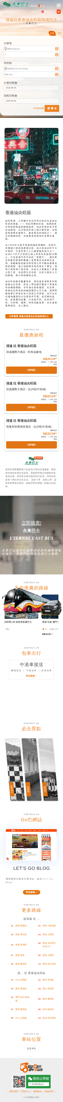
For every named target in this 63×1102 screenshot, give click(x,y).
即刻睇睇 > (31, 676)
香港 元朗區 (48, 955)
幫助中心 (25, 1091)
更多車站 (31, 1048)
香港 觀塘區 (21, 926)
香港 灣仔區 (21, 934)
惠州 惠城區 (21, 988)
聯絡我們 (49, 1091)
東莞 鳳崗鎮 (21, 1009)
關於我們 (14, 1091)
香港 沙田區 (48, 934)
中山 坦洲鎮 (21, 980)
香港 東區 (19, 955)
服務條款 (37, 1091)
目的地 (8, 63)
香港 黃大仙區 (49, 964)
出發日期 (9, 82)
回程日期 (9, 95)
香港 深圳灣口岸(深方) (49, 945)
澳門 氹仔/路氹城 (22, 999)
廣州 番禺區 (48, 999)
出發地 (8, 43)
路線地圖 (40, 108)
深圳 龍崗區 (48, 1009)
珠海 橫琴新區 (49, 1018)
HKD (33, 12)
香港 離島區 (21, 964)
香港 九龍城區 (49, 926)
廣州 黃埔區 (48, 980)
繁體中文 (48, 12)
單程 (59, 33)
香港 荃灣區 (21, 945)
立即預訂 (31, 370)
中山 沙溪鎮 (21, 1018)
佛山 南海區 (48, 988)
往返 (52, 33)
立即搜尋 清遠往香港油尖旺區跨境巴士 (29, 316)
